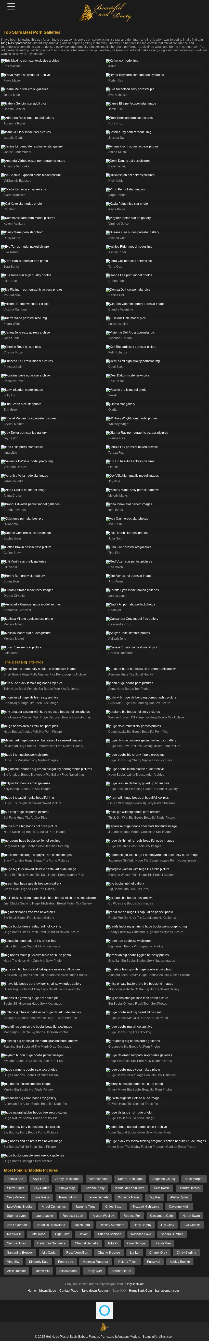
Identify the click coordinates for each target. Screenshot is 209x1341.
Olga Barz (62, 1234)
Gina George (136, 1243)
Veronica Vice (98, 1179)
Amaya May (66, 1188)
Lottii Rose (38, 1234)
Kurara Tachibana (130, 1179)
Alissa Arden (68, 1271)
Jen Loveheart (17, 1225)
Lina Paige (41, 1197)
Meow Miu (42, 1271)
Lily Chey (167, 1225)
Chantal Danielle (86, 1243)
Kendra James (189, 1188)
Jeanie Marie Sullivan (129, 1188)
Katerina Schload (109, 1234)
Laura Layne (44, 1216)
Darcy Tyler (94, 1271)
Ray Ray (155, 1197)
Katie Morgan (194, 1179)
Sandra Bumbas (172, 1234)
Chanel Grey (158, 1252)
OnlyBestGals (134, 1284)
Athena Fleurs (121, 1271)
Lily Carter (49, 1252)
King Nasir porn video (16, 43)
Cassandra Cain (161, 1216)
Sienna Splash (17, 1243)
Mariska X (14, 1234)
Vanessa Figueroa (95, 1262)
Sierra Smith (15, 1188)
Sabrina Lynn (16, 1216)
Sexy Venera (16, 1197)
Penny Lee (65, 1262)
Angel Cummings (54, 1206)
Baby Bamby (142, 1225)
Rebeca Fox (132, 1216)
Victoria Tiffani (127, 1262)
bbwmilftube (47, 1290)
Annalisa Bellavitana (51, 1225)
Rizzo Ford (82, 1225)
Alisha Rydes (179, 1197)
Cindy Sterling (186, 1252)
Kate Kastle (162, 1188)
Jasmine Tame (85, 1206)
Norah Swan (191, 1216)
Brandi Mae (163, 1243)
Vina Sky (13, 1262)
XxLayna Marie (128, 1197)
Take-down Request (95, 1290)
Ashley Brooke (180, 1262)
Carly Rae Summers (51, 1243)
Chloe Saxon (114, 1206)
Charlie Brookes (109, 1252)
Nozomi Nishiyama (146, 1206)
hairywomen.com (167, 1290)
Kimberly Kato (38, 1262)
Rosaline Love (141, 1234)
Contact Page (68, 1290)
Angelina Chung (163, 1179)
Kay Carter (41, 1188)
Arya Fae (39, 1179)
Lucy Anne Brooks (19, 1206)
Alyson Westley (103, 1216)
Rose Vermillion (77, 1252)
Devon (83, 1234)
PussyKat (153, 1262)
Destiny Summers (112, 1225)
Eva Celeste (192, 1225)
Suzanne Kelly (94, 1188)
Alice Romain (16, 1271)
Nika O (112, 1243)
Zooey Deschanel (67, 1179)
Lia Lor (135, 1252)
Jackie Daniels (98, 1197)
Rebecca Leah (73, 1216)
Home (32, 1290)
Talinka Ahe (15, 1179)
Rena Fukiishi (68, 1197)
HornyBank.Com (140, 1290)
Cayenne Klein (179, 1206)
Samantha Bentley (20, 1252)
